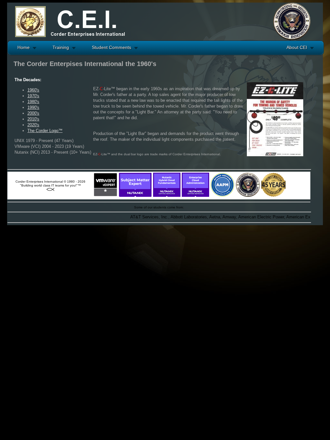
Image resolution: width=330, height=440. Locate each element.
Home (23, 47)
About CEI (296, 47)
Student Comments (111, 47)
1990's (33, 107)
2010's (33, 119)
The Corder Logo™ (45, 130)
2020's (33, 124)
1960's (33, 90)
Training (61, 47)
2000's (33, 113)
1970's (33, 95)
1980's (33, 101)
